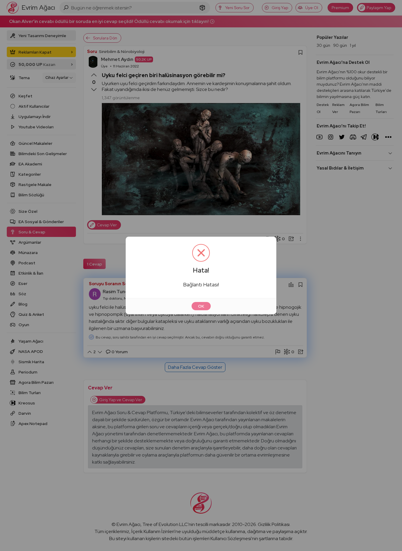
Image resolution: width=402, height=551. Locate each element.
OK (201, 306)
